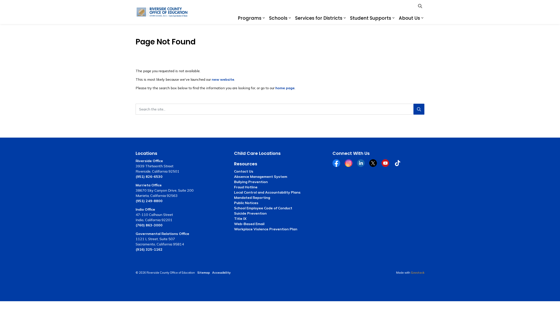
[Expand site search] (420, 6)
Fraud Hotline (245, 187)
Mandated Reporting (252, 197)
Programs (249, 18)
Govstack (417, 272)
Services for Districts (318, 18)
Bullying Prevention (251, 182)
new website (223, 79)
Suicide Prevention (250, 213)
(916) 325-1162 (149, 249)
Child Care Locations (257, 153)
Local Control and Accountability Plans (267, 192)
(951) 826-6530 (149, 176)
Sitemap (203, 272)
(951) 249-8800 (149, 201)
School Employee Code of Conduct (263, 208)
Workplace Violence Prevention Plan (265, 229)
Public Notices (246, 203)
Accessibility (221, 272)
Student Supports (370, 18)
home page (285, 88)
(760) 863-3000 (149, 225)
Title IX (240, 218)
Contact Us (243, 171)
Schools (278, 18)
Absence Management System (260, 176)
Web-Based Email (249, 224)
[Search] (418, 109)
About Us (409, 18)
